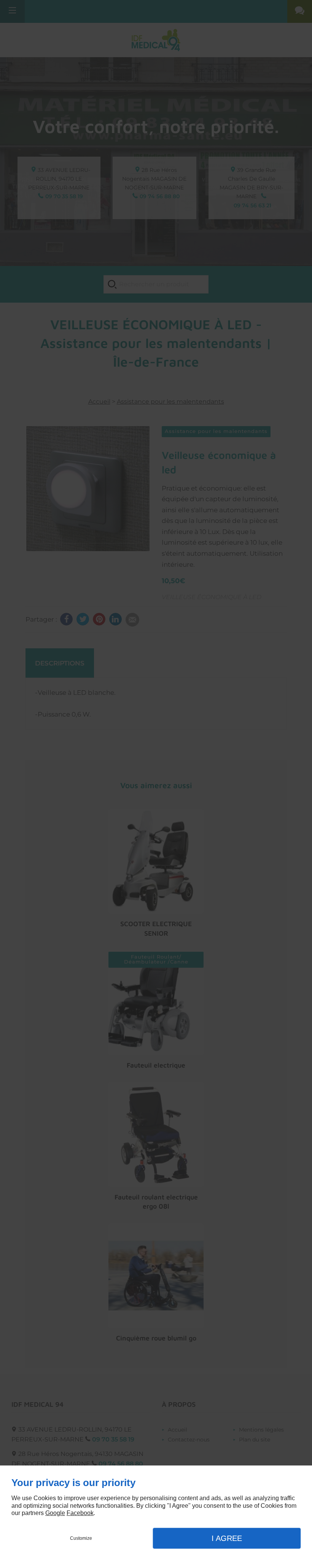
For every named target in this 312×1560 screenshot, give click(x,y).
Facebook (80, 1513)
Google (55, 1513)
